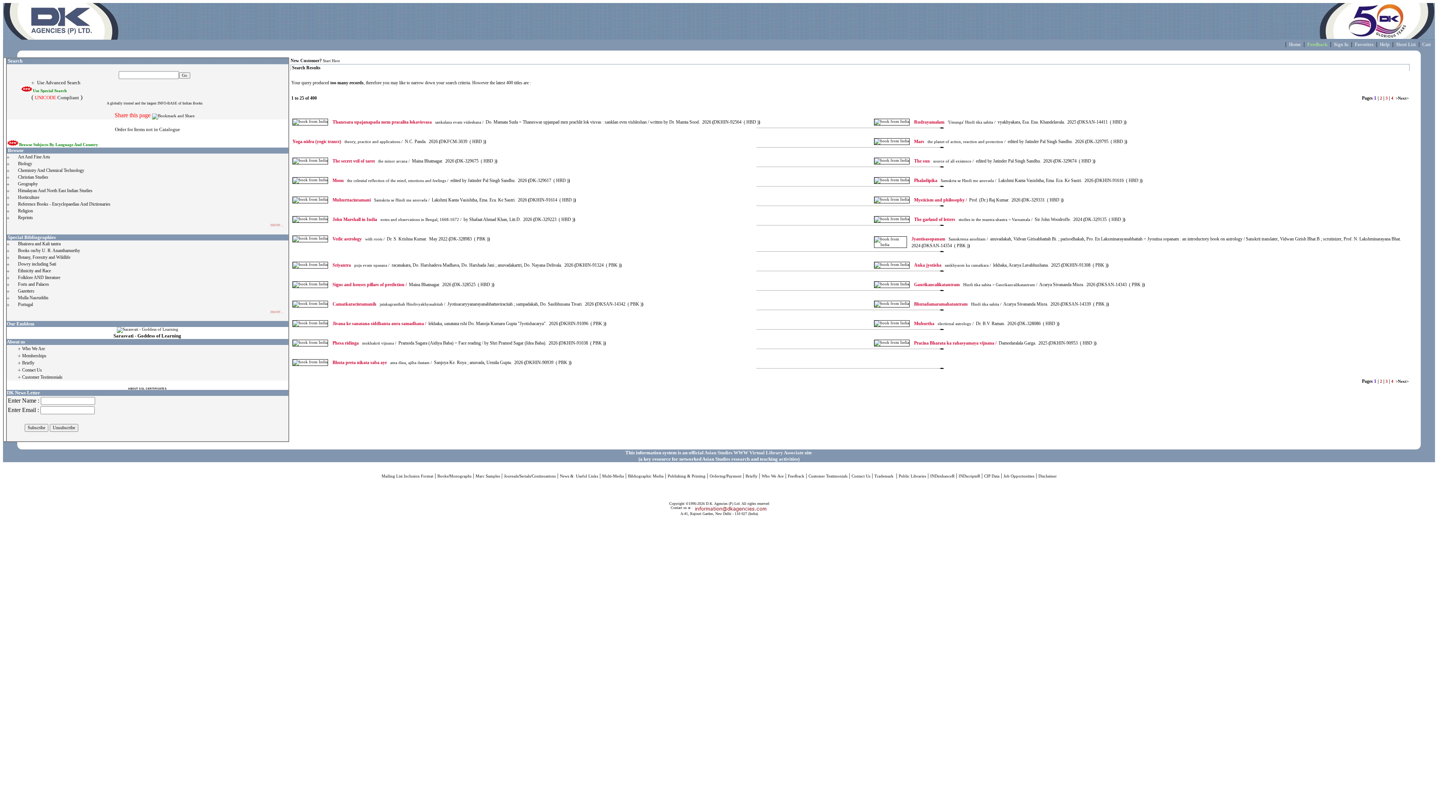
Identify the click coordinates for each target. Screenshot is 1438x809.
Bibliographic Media (646, 476)
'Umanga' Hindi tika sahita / (954, 122)
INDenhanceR (942, 476)
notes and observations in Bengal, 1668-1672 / (397, 220)
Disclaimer (1047, 476)
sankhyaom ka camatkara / (952, 265)
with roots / (359, 239)
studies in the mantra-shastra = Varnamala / (973, 220)
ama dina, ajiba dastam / (382, 363)
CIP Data (991, 476)
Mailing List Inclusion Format (407, 476)
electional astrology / (944, 324)
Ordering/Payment (725, 476)
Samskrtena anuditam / (949, 239)
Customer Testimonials (828, 476)
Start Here (331, 61)
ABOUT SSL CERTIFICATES (147, 388)
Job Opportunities (1019, 476)
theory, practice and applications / (347, 142)
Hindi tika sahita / (957, 304)
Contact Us (861, 476)
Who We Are (773, 476)
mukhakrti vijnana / (364, 343)
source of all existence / (944, 161)
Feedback (796, 476)
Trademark (884, 476)
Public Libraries (912, 476)
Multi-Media (613, 476)
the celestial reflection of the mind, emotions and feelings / (390, 181)
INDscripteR (969, 476)
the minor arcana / (371, 161)
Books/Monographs (454, 476)
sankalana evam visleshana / (408, 122)
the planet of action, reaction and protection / (959, 142)
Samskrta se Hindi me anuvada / (955, 181)
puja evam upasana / (361, 265)
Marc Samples (488, 476)
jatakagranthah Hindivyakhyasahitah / (389, 304)
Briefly (752, 476)
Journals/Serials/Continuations (530, 476)
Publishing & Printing (687, 476)
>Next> (1402, 98)
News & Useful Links (579, 476)
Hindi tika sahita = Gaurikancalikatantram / (975, 285)
